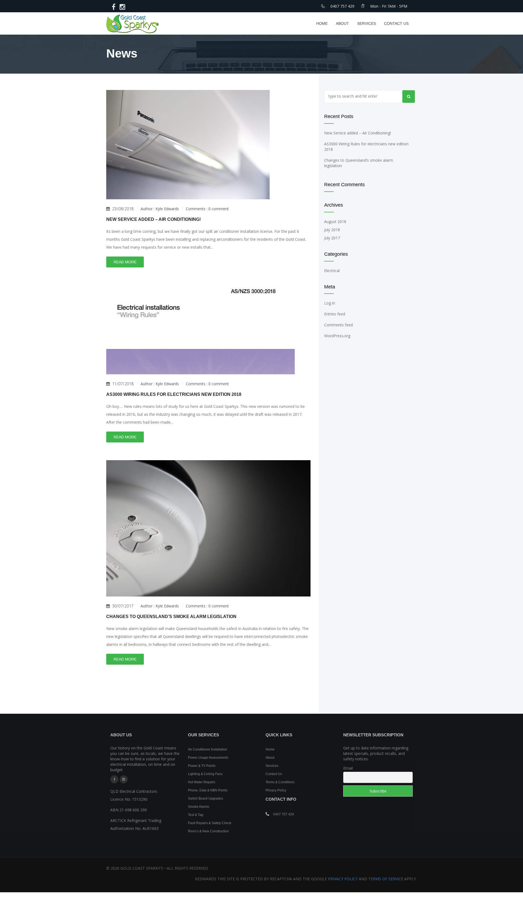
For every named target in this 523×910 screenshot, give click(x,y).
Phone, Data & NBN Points (207, 790)
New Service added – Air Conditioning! (153, 219)
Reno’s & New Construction (208, 831)
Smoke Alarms (198, 807)
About (342, 23)
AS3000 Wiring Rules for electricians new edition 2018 (173, 394)
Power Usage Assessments (208, 758)
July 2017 (332, 237)
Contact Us (396, 23)
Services (366, 23)
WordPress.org (337, 335)
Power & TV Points (201, 766)
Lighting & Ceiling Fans (205, 774)
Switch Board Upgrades (205, 798)
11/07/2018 (123, 384)
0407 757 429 (283, 814)
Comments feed (338, 324)
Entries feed (334, 314)
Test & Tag (195, 815)
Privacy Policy (276, 790)
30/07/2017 (123, 606)
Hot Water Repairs (201, 782)
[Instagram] (124, 779)
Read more (125, 262)
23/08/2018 (123, 209)
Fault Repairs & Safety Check (209, 823)
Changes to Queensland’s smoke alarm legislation (171, 616)
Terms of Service (385, 878)
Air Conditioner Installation (207, 749)
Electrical (332, 270)
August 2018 (335, 221)
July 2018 (332, 229)
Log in (329, 303)
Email (348, 768)
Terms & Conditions (280, 782)
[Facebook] (114, 779)
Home (322, 23)
